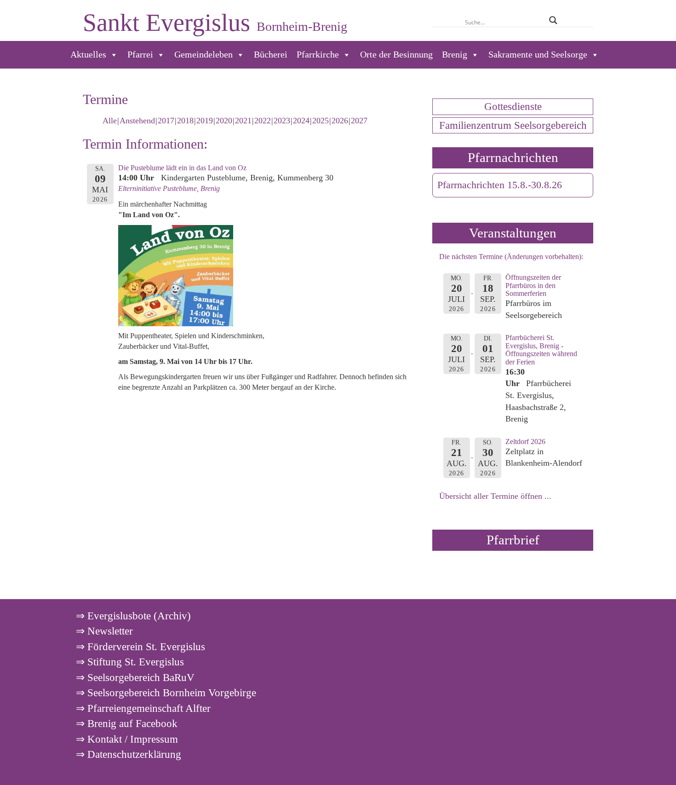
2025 (320, 120)
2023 (282, 120)
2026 (340, 120)
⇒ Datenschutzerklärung (128, 754)
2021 (243, 120)
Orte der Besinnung (396, 54)
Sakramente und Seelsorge (537, 54)
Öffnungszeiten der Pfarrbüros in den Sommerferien (533, 285)
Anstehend (137, 120)
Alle (110, 120)
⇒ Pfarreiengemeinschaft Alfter (143, 708)
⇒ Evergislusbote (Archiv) (133, 616)
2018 (185, 120)
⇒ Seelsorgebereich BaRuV (135, 677)
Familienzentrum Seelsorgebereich (513, 125)
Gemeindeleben (203, 54)
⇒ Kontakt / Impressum (127, 739)
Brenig (454, 54)
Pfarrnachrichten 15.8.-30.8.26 (499, 184)
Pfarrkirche (318, 54)
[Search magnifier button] (553, 20)
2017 (166, 120)
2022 (262, 120)
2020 (224, 120)
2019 (204, 120)
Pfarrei (140, 54)
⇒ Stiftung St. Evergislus (130, 662)
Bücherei (270, 54)
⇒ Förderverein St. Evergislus (140, 646)
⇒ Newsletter (104, 631)
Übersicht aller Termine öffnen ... (495, 496)
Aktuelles (88, 54)
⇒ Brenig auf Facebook (127, 723)
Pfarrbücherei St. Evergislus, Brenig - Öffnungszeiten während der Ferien (541, 350)
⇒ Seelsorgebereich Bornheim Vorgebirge (166, 692)
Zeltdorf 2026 (525, 441)
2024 (301, 120)
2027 (359, 120)
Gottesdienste (513, 106)
